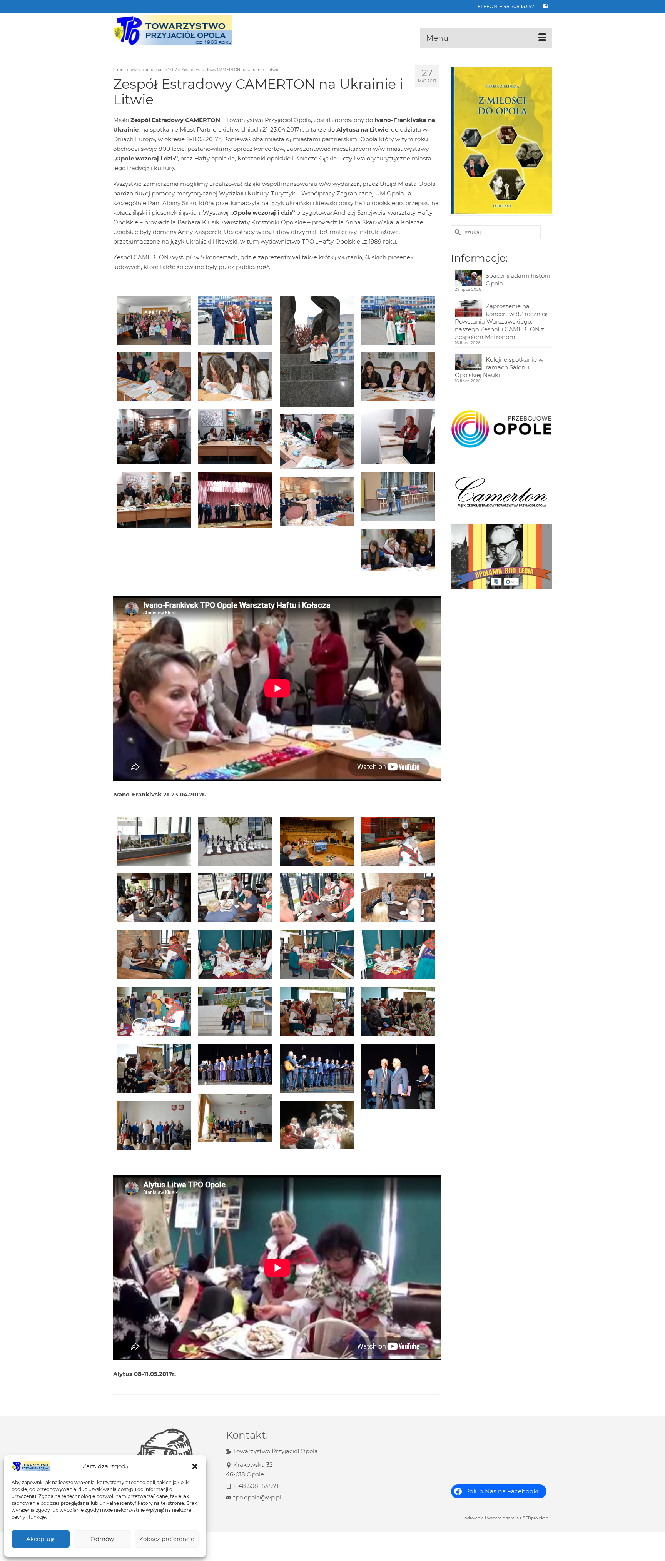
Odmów (102, 1539)
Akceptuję (40, 1539)
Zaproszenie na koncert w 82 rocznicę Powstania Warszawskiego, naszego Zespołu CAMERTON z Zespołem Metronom (501, 321)
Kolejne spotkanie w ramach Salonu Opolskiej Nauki (499, 367)
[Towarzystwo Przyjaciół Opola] (182, 30)
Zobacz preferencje (166, 1539)
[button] (195, 1466)
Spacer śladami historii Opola (518, 279)
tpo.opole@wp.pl (257, 1497)
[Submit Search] (457, 232)
